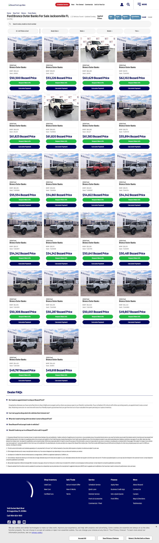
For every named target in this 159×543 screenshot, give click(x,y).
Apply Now (115, 485)
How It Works (71, 489)
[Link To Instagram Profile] (19, 522)
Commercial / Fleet (95, 503)
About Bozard (138, 485)
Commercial (89, 4)
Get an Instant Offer (73, 485)
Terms (68, 494)
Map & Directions (139, 499)
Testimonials (137, 503)
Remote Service (94, 494)
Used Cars (47, 485)
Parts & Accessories (95, 499)
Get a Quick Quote (117, 494)
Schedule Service (62, 4)
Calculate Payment (25, 88)
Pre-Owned (79, 4)
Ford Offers (115, 499)
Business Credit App (118, 489)
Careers (135, 494)
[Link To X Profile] (14, 522)
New (72, 4)
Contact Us (137, 489)
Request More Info (25, 83)
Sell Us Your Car (99, 4)
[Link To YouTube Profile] (24, 522)
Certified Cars (49, 494)
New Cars (47, 489)
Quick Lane (92, 489)
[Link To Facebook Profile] (9, 522)
